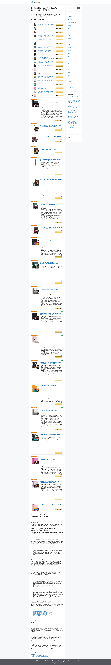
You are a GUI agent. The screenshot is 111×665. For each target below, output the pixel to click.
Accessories (70, 16)
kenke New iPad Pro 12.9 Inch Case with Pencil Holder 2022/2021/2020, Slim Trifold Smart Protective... (50, 337)
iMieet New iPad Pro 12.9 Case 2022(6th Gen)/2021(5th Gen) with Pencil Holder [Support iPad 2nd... (50, 126)
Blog (59, 2)
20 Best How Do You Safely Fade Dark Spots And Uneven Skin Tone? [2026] (73, 97)
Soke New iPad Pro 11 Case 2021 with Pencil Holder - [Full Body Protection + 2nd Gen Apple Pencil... (51, 482)
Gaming (69, 53)
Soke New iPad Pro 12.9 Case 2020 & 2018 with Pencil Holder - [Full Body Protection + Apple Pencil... (50, 386)
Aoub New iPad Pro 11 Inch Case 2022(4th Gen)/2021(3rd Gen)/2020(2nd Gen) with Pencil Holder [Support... (51, 289)
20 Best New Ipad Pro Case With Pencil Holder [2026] (40, 656)
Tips (68, 82)
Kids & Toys (70, 62)
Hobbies (69, 57)
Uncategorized (70, 87)
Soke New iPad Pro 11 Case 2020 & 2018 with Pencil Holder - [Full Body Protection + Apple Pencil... (51, 239)
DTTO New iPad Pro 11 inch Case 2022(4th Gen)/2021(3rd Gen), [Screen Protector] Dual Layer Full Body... (51, 180)
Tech (68, 78)
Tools (69, 84)
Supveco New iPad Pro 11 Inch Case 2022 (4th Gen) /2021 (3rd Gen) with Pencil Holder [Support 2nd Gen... (51, 204)
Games (69, 51)
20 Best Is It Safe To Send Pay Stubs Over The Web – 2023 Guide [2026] (73, 105)
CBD (68, 31)
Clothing (69, 32)
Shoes (69, 75)
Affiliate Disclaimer (76, 2)
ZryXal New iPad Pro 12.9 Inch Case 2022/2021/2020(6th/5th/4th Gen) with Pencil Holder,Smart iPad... (46, 58)
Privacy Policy (69, 2)
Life (68, 66)
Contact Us (63, 2)
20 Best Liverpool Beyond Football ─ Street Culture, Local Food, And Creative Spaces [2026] (74, 101)
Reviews (33, 654)
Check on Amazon (59, 24)
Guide (69, 54)
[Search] (78, 8)
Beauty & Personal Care (72, 22)
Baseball (69, 20)
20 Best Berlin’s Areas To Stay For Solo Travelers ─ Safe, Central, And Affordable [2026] (73, 111)
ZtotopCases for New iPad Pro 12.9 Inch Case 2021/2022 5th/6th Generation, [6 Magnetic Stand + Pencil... (50, 137)
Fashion (69, 41)
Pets (68, 69)
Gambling (69, 50)
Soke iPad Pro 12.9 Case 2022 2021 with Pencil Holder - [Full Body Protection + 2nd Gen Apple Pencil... (50, 314)
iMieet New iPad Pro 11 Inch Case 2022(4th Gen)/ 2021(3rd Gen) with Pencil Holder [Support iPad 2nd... (51, 228)
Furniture (69, 47)
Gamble (69, 48)
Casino (69, 29)
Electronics (69, 38)
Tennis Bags (70, 81)
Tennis (69, 79)
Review (56, 2)
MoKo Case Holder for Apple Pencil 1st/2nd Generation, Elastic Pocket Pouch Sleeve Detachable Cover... (50, 160)
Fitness (69, 44)
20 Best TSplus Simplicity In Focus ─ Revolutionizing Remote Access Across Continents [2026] (74, 122)
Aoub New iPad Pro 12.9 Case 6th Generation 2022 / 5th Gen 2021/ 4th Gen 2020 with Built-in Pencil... (50, 410)
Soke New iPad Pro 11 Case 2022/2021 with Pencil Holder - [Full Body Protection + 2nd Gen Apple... (51, 459)
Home (52, 2)
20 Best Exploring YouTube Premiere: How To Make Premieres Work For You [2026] (74, 126)
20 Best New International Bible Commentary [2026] (39, 655)
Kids (68, 60)
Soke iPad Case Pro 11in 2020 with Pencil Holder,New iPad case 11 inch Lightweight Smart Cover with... (51, 505)
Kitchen (69, 63)
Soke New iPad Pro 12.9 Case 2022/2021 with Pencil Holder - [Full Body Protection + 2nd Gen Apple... (51, 363)
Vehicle (69, 88)
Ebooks (69, 35)
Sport (69, 76)
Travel (69, 85)
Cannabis (69, 26)
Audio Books (70, 19)
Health (69, 56)
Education (69, 37)
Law (68, 65)
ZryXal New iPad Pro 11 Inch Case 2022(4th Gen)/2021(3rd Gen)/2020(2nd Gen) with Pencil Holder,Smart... (51, 101)
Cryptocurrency (70, 34)
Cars (68, 28)
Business (69, 25)
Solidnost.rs (57, 663)
